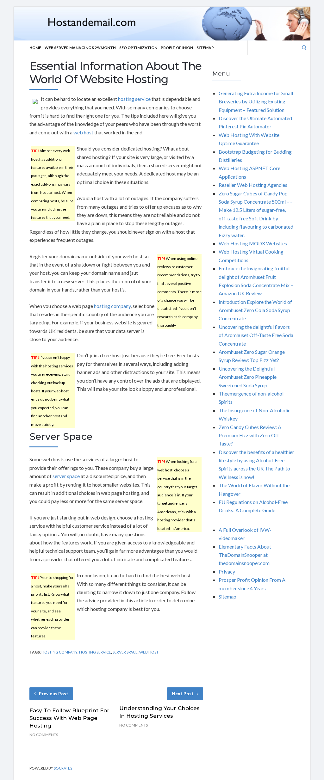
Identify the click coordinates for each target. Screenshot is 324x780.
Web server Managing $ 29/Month (80, 47)
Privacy (227, 571)
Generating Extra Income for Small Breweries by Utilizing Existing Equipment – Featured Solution (256, 101)
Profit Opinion (177, 47)
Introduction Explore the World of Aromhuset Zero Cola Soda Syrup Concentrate (255, 310)
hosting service (134, 99)
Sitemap (205, 47)
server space (66, 476)
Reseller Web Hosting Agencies (253, 185)
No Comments (43, 734)
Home (35, 47)
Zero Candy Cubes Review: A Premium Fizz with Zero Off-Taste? (250, 435)
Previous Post (53, 693)
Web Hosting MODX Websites (253, 243)
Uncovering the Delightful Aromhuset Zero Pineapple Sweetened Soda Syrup (248, 376)
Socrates (63, 768)
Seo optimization (138, 47)
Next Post (183, 693)
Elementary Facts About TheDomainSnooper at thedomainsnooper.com (245, 555)
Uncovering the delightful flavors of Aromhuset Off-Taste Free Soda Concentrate (256, 335)
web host (83, 132)
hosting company (112, 306)
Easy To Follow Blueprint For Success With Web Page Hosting (69, 718)
